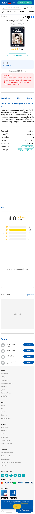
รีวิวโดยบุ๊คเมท (5, 396)
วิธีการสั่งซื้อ (4, 427)
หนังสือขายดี (4, 374)
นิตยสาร (21, 11)
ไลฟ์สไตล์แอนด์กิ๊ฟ (6, 418)
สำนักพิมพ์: (5, 146)
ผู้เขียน (3, 390)
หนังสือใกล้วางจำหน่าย (7, 383)
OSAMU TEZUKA (17, 24)
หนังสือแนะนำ (5, 380)
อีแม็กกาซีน (30, 11)
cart (14, 3)
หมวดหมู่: (4, 150)
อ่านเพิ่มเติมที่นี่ (24, 503)
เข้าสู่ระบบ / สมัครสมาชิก (25, 3)
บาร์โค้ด (3, 140)
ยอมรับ (17, 506)
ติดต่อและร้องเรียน (6, 456)
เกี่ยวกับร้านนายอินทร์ (7, 453)
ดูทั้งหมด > (30, 295)
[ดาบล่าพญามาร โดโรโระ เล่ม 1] (28, 17)
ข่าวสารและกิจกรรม (6, 393)
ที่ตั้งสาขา (3, 466)
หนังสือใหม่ (4, 377)
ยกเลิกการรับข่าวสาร (6, 444)
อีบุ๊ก (15, 11)
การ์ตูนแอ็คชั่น (29, 150)
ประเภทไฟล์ (5, 137)
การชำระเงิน (4, 431)
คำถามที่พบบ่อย (5, 440)
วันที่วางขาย (5, 143)
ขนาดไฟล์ (4, 134)
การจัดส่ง (3, 434)
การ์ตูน (20, 150)
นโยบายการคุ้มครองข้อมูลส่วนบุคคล (11, 462)
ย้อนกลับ (5, 16)
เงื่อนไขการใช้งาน (5, 459)
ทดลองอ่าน (18, 55)
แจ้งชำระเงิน (4, 437)
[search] (2, 7)
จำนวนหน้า (4, 131)
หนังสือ (9, 11)
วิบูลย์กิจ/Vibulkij (27, 146)
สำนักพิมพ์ (4, 387)
